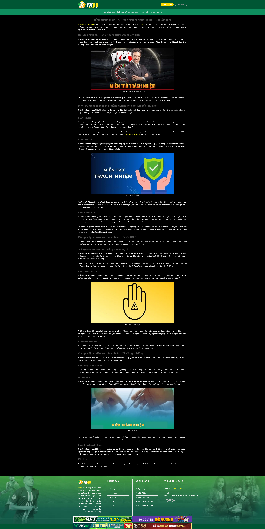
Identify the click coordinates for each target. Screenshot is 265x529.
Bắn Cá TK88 (129, 12)
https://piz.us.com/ (178, 488)
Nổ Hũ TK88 (120, 12)
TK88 (104, 12)
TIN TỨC (159, 12)
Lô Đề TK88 (111, 12)
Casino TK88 (139, 12)
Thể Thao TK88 (150, 12)
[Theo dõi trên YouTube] (173, 500)
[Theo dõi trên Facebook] (166, 500)
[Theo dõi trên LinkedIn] (170, 500)
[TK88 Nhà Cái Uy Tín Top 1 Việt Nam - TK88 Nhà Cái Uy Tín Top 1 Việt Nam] (88, 4)
